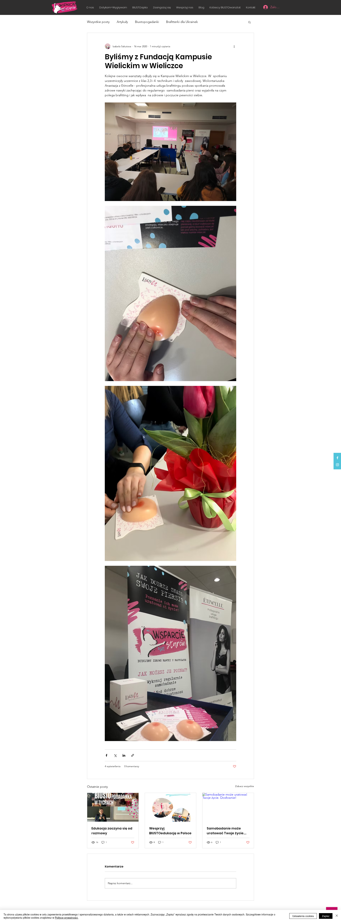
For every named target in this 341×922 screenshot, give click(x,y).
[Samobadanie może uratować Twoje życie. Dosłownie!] (228, 807)
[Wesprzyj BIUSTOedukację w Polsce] (170, 807)
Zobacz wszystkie (244, 786)
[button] (162, 7)
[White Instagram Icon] (337, 465)
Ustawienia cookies (303, 916)
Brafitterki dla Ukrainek (182, 22)
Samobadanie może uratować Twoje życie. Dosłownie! (225, 831)
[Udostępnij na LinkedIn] (124, 755)
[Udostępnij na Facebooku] (106, 755)
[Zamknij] (337, 916)
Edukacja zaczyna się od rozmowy (111, 830)
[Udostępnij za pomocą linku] (132, 755)
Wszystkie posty (98, 22)
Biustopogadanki (147, 22)
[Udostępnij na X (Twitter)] (115, 755)
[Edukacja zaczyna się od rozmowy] (113, 807)
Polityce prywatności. (66, 917)
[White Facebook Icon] (337, 458)
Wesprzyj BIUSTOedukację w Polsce (170, 830)
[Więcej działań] (234, 46)
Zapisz (325, 916)
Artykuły (122, 22)
